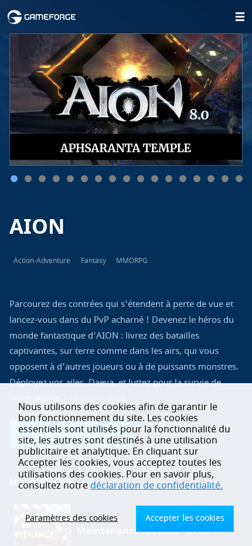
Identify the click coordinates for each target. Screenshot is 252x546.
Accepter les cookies (184, 518)
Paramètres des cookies (71, 518)
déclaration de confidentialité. (156, 486)
